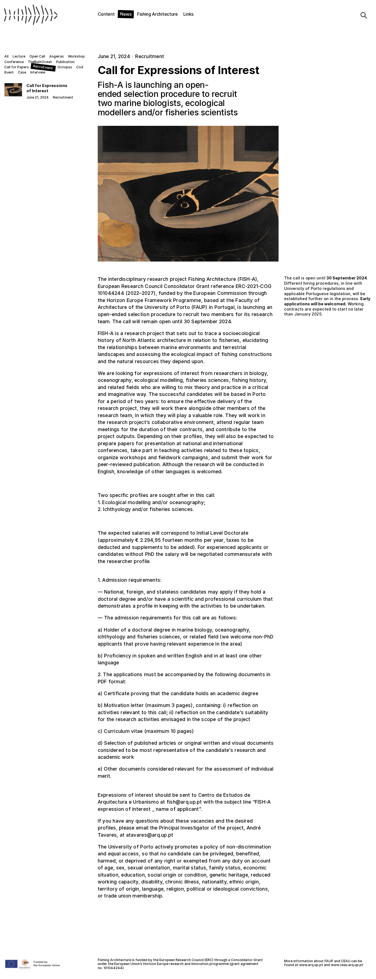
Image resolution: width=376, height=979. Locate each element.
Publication (65, 62)
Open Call (37, 56)
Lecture (19, 56)
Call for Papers (16, 67)
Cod (79, 67)
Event (9, 72)
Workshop (76, 56)
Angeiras (56, 56)
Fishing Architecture (157, 14)
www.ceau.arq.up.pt (347, 965)
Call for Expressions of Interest (46, 88)
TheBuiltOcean (40, 62)
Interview (37, 72)
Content (106, 14)
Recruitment (43, 67)
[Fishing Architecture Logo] (28, 15)
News (126, 14)
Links (188, 14)
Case (22, 72)
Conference (14, 62)
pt (321, 965)
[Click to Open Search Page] (359, 15)
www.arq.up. (309, 965)
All (6, 56)
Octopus (65, 67)
